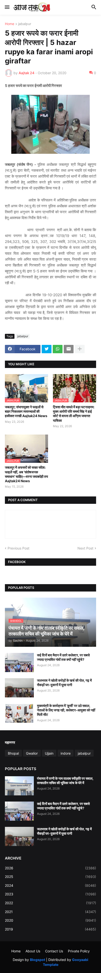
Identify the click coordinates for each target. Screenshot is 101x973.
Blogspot (37, 960)
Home (9, 24)
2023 (50, 894)
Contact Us (54, 951)
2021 (50, 912)
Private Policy (79, 951)
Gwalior (32, 753)
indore (66, 753)
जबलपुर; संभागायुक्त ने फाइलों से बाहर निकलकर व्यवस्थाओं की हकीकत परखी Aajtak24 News (26, 411)
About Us (32, 951)
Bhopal (13, 753)
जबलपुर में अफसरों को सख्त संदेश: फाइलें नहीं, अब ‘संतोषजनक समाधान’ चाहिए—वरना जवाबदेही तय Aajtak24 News (26, 474)
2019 (50, 929)
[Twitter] (46, 349)
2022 (50, 903)
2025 (50, 876)
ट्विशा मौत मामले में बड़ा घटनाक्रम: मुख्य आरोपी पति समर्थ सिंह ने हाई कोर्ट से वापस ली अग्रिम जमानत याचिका (73, 414)
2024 (50, 885)
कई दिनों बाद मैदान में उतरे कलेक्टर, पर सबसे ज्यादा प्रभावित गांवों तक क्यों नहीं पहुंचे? (63, 657)
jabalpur (24, 24)
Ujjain (49, 753)
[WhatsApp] (58, 349)
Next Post (85, 548)
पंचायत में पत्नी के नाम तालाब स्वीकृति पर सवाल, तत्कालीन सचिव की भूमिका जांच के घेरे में (65, 780)
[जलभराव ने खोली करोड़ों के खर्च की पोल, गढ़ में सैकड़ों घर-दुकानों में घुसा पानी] (19, 687)
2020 (50, 920)
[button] (6, 7)
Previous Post (18, 548)
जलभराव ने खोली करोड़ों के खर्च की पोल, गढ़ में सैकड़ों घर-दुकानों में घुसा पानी (64, 682)
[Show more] (80, 349)
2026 (50, 868)
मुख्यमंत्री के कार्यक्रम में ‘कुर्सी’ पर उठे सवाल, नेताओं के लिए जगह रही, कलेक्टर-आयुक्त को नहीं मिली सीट (66, 710)
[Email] (69, 349)
